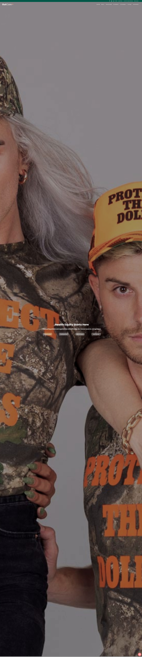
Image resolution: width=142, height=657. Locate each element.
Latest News (120, 0)
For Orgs (129, 4)
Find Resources (63, 334)
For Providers (123, 4)
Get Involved (135, 4)
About (102, 4)
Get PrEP (98, 4)
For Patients (115, 4)
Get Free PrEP (96, 334)
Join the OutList (80, 334)
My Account (136, 0)
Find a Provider (109, 4)
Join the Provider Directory (128, 0)
